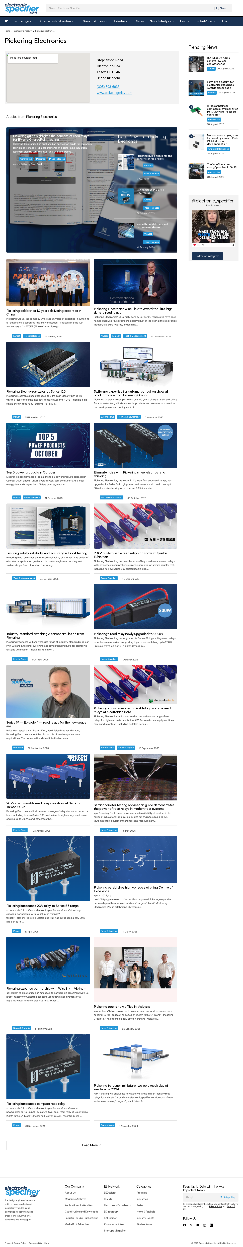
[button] (6, 21)
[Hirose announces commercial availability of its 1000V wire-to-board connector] (196, 112)
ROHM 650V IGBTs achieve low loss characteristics (218, 60)
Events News (107, 416)
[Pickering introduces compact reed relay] (48, 1066)
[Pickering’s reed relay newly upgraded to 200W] (135, 606)
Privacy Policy (215, 1206)
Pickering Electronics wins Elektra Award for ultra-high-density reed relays (134, 310)
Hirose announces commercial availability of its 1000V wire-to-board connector (222, 110)
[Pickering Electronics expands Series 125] (48, 364)
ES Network (112, 1186)
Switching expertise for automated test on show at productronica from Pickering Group (131, 393)
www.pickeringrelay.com (114, 93)
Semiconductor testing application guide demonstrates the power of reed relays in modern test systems (134, 806)
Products (141, 1192)
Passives (40, 158)
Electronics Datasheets (117, 1205)
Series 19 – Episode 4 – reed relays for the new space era (46, 724)
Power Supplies (32, 497)
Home (7, 31)
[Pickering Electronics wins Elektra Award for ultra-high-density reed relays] (135, 281)
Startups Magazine (115, 1230)
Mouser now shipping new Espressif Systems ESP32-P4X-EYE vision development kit (222, 139)
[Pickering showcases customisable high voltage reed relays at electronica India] (135, 684)
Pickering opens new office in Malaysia (122, 1006)
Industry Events (145, 1218)
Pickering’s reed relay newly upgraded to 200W (128, 634)
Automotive (26, 158)
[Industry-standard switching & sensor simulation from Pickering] (48, 606)
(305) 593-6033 (108, 87)
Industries (142, 1199)
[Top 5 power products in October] (48, 445)
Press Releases (57, 158)
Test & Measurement (135, 335)
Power (16, 416)
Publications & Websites (79, 1205)
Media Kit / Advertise (77, 1224)
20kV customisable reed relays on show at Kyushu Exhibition (130, 555)
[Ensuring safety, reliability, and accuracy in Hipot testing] (48, 526)
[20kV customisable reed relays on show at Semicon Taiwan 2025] (48, 776)
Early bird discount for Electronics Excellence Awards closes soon (220, 84)
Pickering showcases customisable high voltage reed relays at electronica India (132, 710)
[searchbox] (130, 8)
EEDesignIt (110, 1192)
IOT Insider (110, 1218)
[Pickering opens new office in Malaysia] (135, 969)
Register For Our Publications (81, 1218)
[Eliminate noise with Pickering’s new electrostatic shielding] (135, 445)
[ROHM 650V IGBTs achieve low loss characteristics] (196, 64)
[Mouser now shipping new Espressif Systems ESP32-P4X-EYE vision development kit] (196, 142)
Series (139, 1205)
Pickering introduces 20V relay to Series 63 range (42, 906)
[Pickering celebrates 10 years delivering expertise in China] (48, 282)
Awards (147, 199)
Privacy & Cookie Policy (15, 1243)
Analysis (148, 233)
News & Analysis (109, 830)
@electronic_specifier (212, 201)
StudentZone (144, 1224)
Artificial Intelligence (218, 148)
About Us (70, 1192)
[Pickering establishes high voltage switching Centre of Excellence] (135, 859)
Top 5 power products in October (30, 472)
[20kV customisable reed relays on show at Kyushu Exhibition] (135, 526)
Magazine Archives (75, 1199)
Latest (16, 335)
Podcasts (18, 747)
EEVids (108, 1199)
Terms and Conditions (39, 1243)
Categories (143, 1186)
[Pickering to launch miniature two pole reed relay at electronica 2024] (135, 1057)
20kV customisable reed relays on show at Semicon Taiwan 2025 (44, 805)
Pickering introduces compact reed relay (35, 1103)
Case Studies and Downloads (81, 1211)
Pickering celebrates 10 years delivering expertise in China (43, 312)
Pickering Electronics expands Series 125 (36, 391)
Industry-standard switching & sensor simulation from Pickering (45, 635)
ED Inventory (111, 1211)
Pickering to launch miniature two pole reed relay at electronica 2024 (131, 1087)
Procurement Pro (114, 1224)
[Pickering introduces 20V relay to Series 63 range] (48, 868)
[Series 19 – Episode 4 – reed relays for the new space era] (48, 691)
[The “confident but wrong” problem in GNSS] (196, 171)
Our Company (74, 1186)
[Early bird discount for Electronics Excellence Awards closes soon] (196, 88)
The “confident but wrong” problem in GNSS (221, 166)
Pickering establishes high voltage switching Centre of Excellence (133, 889)
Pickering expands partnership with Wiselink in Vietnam (46, 988)
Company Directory (23, 31)
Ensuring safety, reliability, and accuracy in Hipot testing (46, 553)
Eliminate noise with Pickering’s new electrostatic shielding (129, 474)
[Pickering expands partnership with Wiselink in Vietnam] (48, 960)
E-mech (116, 335)
